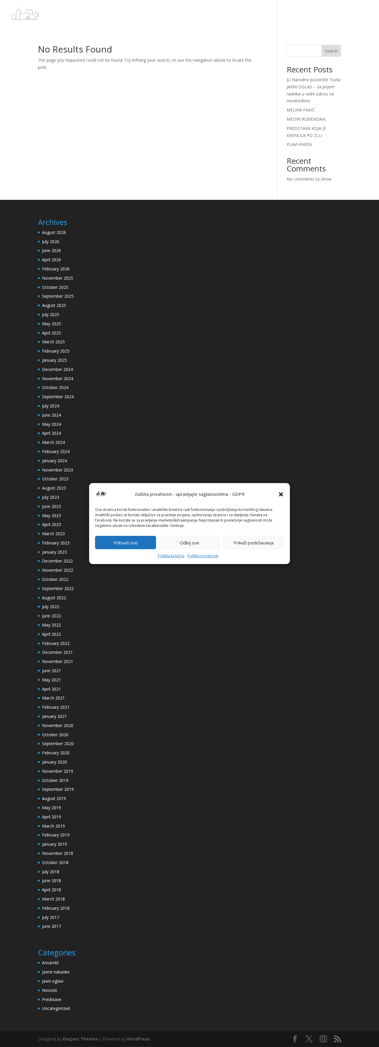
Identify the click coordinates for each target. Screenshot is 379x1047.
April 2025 (51, 333)
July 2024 (50, 406)
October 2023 (55, 479)
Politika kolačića (171, 556)
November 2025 (57, 278)
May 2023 (51, 515)
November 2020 (57, 725)
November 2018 (57, 853)
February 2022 (56, 643)
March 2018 (53, 899)
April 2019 (51, 817)
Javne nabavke (56, 972)
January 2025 (54, 360)
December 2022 (57, 561)
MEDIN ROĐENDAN (306, 119)
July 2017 (50, 917)
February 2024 (56, 451)
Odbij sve (189, 543)
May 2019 (51, 807)
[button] (281, 494)
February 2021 (56, 707)
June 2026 (51, 250)
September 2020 (58, 743)
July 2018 (50, 871)
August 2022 (54, 597)
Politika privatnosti (203, 556)
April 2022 (51, 634)
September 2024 (58, 396)
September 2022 (58, 588)
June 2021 (51, 670)
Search (331, 51)
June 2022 (51, 616)
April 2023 (51, 524)
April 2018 (51, 890)
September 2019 (58, 789)
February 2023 (56, 543)
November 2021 (57, 661)
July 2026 (50, 241)
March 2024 (53, 442)
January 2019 (54, 844)
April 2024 (51, 433)
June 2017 (51, 926)
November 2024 (57, 378)
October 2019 (55, 780)
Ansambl (50, 962)
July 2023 (50, 497)
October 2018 (55, 862)
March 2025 (53, 342)
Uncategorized (56, 1008)
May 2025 (51, 323)
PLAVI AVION (299, 144)
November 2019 (57, 771)
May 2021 (51, 680)
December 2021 (57, 652)
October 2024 (55, 387)
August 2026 (54, 232)
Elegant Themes (80, 1039)
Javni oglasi (52, 981)
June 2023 (51, 506)
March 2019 (53, 826)
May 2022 (51, 625)
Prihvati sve (126, 543)
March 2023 (53, 533)
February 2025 (56, 351)
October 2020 (55, 734)
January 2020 (54, 762)
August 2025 (54, 305)
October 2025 (55, 287)
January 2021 (54, 716)
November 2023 (57, 470)
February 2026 (56, 269)
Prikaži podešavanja (254, 543)
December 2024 (57, 369)
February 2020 (56, 753)
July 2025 (50, 314)
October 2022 (55, 579)
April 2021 (51, 689)
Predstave (51, 999)
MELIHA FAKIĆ (301, 110)
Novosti (49, 990)
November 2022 (57, 570)
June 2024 (51, 415)
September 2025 (58, 296)
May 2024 (51, 424)
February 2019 (56, 835)
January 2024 (54, 460)
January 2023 (54, 552)
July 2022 (50, 606)
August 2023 (54, 488)
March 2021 (53, 698)
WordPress (138, 1039)
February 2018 (56, 908)
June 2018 (51, 880)
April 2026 (51, 259)
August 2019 (54, 798)
